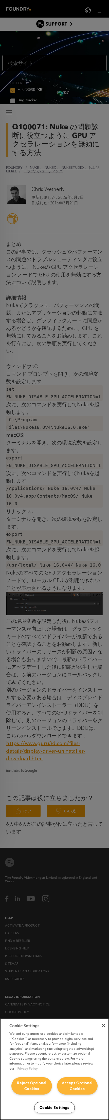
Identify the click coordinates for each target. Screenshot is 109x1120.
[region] (54, 1069)
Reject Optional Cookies (31, 1086)
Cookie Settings (54, 1107)
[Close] (103, 1025)
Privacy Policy (27, 1068)
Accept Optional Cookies (77, 1086)
